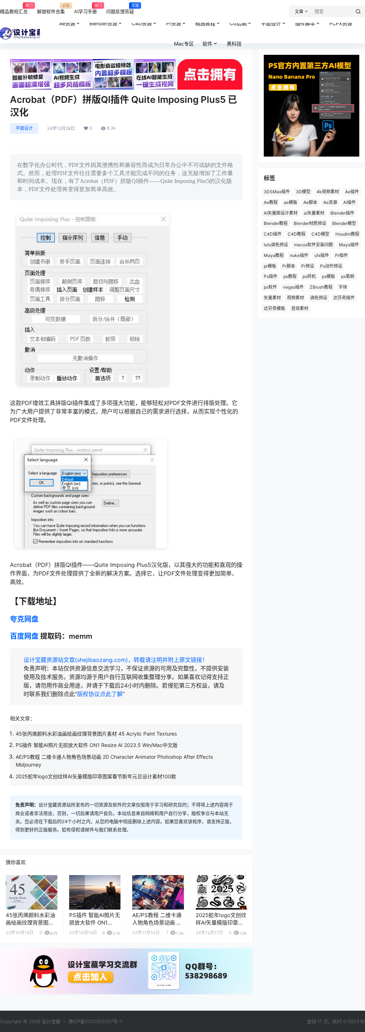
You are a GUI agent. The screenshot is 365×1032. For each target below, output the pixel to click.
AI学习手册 (85, 8)
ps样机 (309, 276)
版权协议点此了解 (100, 693)
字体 (343, 287)
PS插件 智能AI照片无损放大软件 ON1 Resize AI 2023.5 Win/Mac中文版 (97, 745)
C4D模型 (320, 234)
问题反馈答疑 (120, 8)
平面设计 (271, 23)
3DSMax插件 (277, 191)
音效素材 (299, 308)
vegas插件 (293, 287)
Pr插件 (341, 255)
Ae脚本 (310, 202)
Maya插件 (349, 244)
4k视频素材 (328, 191)
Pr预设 (307, 266)
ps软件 (270, 287)
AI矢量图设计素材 (281, 213)
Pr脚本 (288, 266)
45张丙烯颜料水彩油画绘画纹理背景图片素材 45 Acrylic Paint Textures (96, 734)
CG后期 (238, 23)
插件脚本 (305, 23)
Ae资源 (67, 23)
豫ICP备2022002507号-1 (95, 1021)
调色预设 (318, 297)
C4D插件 (273, 234)
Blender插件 (342, 213)
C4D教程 (296, 234)
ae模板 (290, 202)
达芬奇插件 (344, 297)
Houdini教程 (347, 234)
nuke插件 (299, 255)
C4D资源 (142, 23)
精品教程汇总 (14, 8)
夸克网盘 (24, 619)
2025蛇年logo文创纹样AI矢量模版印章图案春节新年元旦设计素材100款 (96, 776)
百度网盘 (24, 636)
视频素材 (295, 297)
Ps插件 (270, 276)
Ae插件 (352, 191)
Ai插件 (349, 202)
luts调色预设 (276, 244)
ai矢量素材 (314, 213)
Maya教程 (274, 255)
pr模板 (270, 266)
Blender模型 (344, 223)
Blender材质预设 (310, 223)
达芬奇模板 (274, 308)
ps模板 (328, 276)
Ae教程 (271, 202)
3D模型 (303, 191)
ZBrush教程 (321, 287)
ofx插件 (321, 255)
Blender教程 (276, 223)
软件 (207, 44)
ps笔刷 (347, 276)
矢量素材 (272, 297)
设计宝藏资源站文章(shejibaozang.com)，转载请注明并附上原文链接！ (116, 659)
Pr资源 (173, 23)
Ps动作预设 (331, 266)
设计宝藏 (50, 1021)
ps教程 (290, 276)
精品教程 (205, 23)
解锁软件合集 (51, 8)
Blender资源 (103, 23)
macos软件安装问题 (313, 244)
